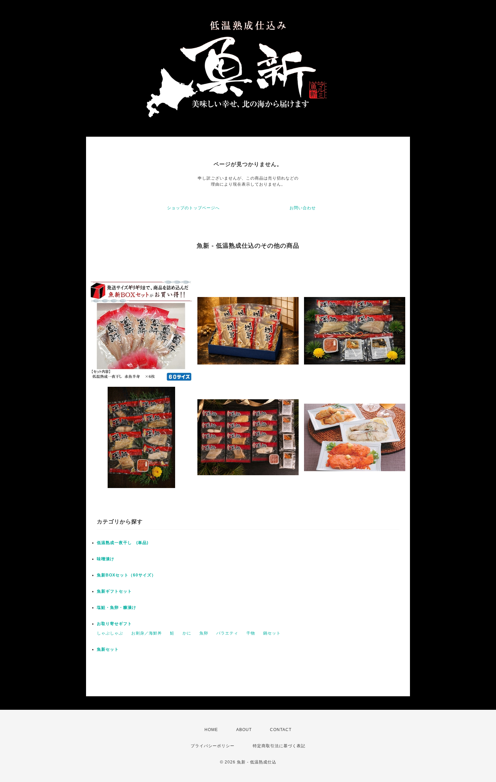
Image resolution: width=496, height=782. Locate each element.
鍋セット (272, 633)
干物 (250, 633)
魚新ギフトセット (114, 591)
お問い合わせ (303, 208)
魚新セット (108, 649)
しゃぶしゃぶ (110, 633)
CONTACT (281, 729)
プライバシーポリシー (213, 746)
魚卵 (203, 633)
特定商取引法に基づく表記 (279, 746)
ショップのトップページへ (193, 208)
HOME (211, 729)
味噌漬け (105, 559)
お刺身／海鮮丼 (146, 633)
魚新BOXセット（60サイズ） (126, 575)
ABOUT (244, 729)
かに (187, 633)
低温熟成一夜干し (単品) (125, 542)
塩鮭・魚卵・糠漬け (116, 607)
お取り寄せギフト (114, 623)
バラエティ (227, 633)
